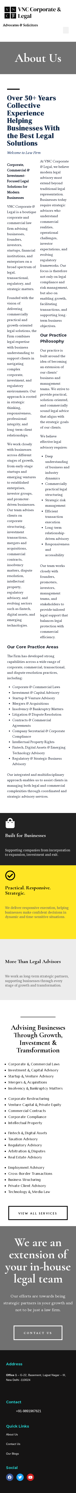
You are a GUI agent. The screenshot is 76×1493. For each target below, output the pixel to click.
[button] (66, 30)
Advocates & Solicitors (20, 25)
